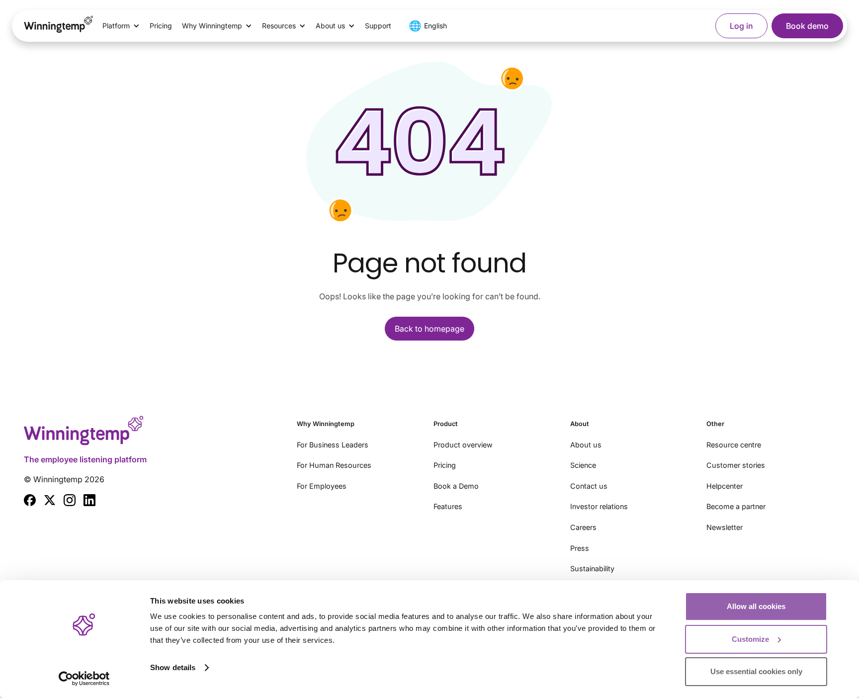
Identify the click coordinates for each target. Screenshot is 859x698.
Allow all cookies (756, 606)
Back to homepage (429, 329)
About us (585, 444)
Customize (750, 639)
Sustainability (592, 568)
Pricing (161, 25)
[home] (58, 25)
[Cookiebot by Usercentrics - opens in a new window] (84, 678)
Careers (583, 527)
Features (447, 506)
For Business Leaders (332, 444)
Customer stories (735, 465)
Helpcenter (724, 486)
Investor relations (599, 506)
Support (378, 25)
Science (583, 465)
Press (579, 548)
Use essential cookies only (756, 671)
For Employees (321, 486)
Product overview (463, 444)
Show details (172, 667)
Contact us (588, 486)
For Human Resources (334, 465)
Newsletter (724, 527)
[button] (121, 26)
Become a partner (736, 506)
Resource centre (733, 444)
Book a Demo (456, 486)
